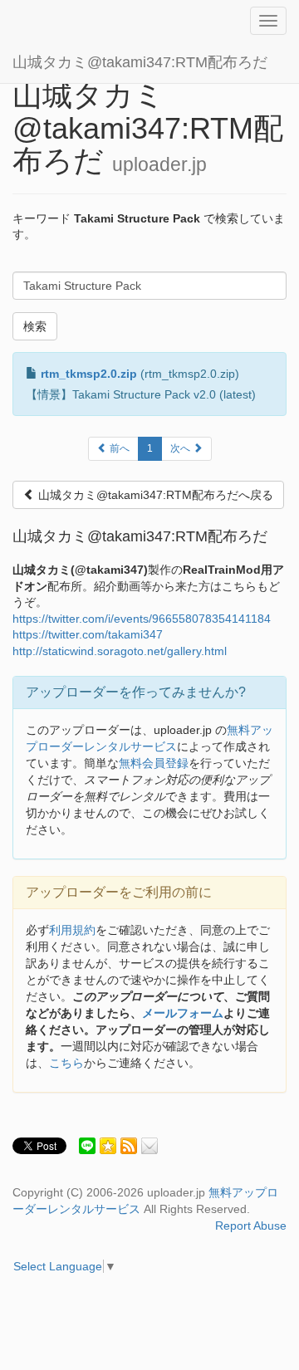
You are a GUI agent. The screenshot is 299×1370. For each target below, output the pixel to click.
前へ (118, 448)
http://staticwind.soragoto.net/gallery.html (119, 651)
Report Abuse (251, 1225)
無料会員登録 (154, 763)
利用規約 (72, 930)
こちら (66, 1062)
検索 (35, 326)
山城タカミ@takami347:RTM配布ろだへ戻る (154, 495)
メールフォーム (182, 1013)
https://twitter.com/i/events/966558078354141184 (141, 618)
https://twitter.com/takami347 (87, 634)
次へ (181, 448)
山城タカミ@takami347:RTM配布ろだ (139, 62)
